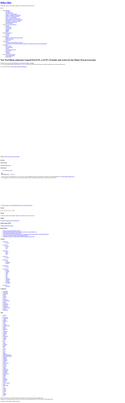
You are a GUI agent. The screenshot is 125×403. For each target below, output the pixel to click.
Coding (4, 324)
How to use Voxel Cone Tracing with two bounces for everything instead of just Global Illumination (26, 43)
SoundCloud (8, 50)
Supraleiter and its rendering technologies (14, 42)
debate (4, 328)
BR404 (7, 31)
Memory (5, 353)
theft (4, 384)
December (8, 282)
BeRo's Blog (6, 2)
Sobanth (7, 25)
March (7, 251)
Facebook (5, 165)
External (5, 332)
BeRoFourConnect (10, 38)
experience (5, 331)
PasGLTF (23, 63)
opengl (10, 156)
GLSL (4, 339)
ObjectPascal (5, 363)
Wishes (4, 394)
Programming (6, 373)
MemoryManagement (7, 356)
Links (4, 45)
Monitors (5, 358)
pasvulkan (17, 156)
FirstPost (5, 333)
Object (4, 361)
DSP (4, 330)
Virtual (4, 391)
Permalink (32, 63)
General (4, 297)
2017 (5, 285)
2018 (5, 268)
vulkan (13, 156)
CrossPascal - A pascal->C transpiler (13, 20)
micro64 (7, 34)
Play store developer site (11, 49)
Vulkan (4, 308)
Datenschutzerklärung (10, 55)
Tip (3, 386)
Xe (3, 395)
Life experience (6, 300)
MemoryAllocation (7, 354)
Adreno (4, 315)
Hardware (5, 299)
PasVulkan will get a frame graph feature (23, 205)
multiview (5, 359)
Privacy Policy (6, 54)
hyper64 (7, 35)
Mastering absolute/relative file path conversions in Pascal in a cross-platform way (20, 231)
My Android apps (9, 12)
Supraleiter (5, 306)
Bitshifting (5, 320)
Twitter (2, 165)
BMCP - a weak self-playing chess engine (14, 37)
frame (4, 335)
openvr (4, 366)
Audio (4, 319)
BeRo (27, 63)
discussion (5, 329)
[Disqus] (62, 188)
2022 (5, 250)
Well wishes (5, 310)
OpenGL (5, 365)
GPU (4, 298)
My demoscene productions (11, 22)
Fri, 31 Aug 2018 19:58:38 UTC (13, 63)
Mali (4, 352)
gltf (8, 156)
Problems (5, 372)
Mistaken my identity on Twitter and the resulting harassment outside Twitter (19, 236)
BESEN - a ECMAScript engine (12, 16)
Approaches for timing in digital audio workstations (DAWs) (15, 235)
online (4, 364)
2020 (5, 259)
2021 (5, 256)
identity (4, 345)
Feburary (7, 271)
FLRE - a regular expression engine (13, 18)
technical (5, 380)
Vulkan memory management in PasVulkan (12, 233)
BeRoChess (8, 40)
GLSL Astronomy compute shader (8, 205)
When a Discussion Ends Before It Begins (11, 230)
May (7, 254)
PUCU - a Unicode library (11, 17)
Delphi (4, 296)
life (3, 350)
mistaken (5, 357)
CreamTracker (9, 28)
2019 (5, 265)
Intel (4, 346)
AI (3, 316)
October (7, 263)
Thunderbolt (5, 385)
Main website (8, 46)
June (7, 247)
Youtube (7, 52)
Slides (4, 41)
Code (4, 323)
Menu (2, 8)
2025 (5, 241)
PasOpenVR (5, 304)
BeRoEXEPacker (9, 23)
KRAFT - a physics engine (11, 13)
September (8, 262)
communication (6, 325)
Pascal (4, 301)
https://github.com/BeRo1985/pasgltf (19, 66)
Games (4, 36)
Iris (3, 347)
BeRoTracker (8, 26)
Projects (4, 10)
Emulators (5, 32)
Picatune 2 (8, 29)
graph (4, 343)
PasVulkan (8, 11)
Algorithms (5, 291)
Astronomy (5, 292)
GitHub (7, 48)
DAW (4, 294)
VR (4, 392)
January (7, 246)
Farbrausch (8, 53)
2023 (5, 245)
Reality (4, 374)
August (7, 242)
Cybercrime (5, 293)
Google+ (9, 165)
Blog (4, 322)
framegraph (5, 336)
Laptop (4, 349)
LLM (4, 351)
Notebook (5, 360)
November (8, 281)
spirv (4, 377)
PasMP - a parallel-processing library (13, 15)
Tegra (4, 381)
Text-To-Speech (6, 307)
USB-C (4, 389)
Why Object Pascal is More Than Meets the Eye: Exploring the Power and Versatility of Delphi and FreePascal (26, 234)
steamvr (4, 378)
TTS (4, 387)
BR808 (7, 30)
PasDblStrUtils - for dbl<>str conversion (14, 19)
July (6, 248)
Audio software (6, 24)
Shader (4, 375)
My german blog (9, 47)
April (7, 253)
